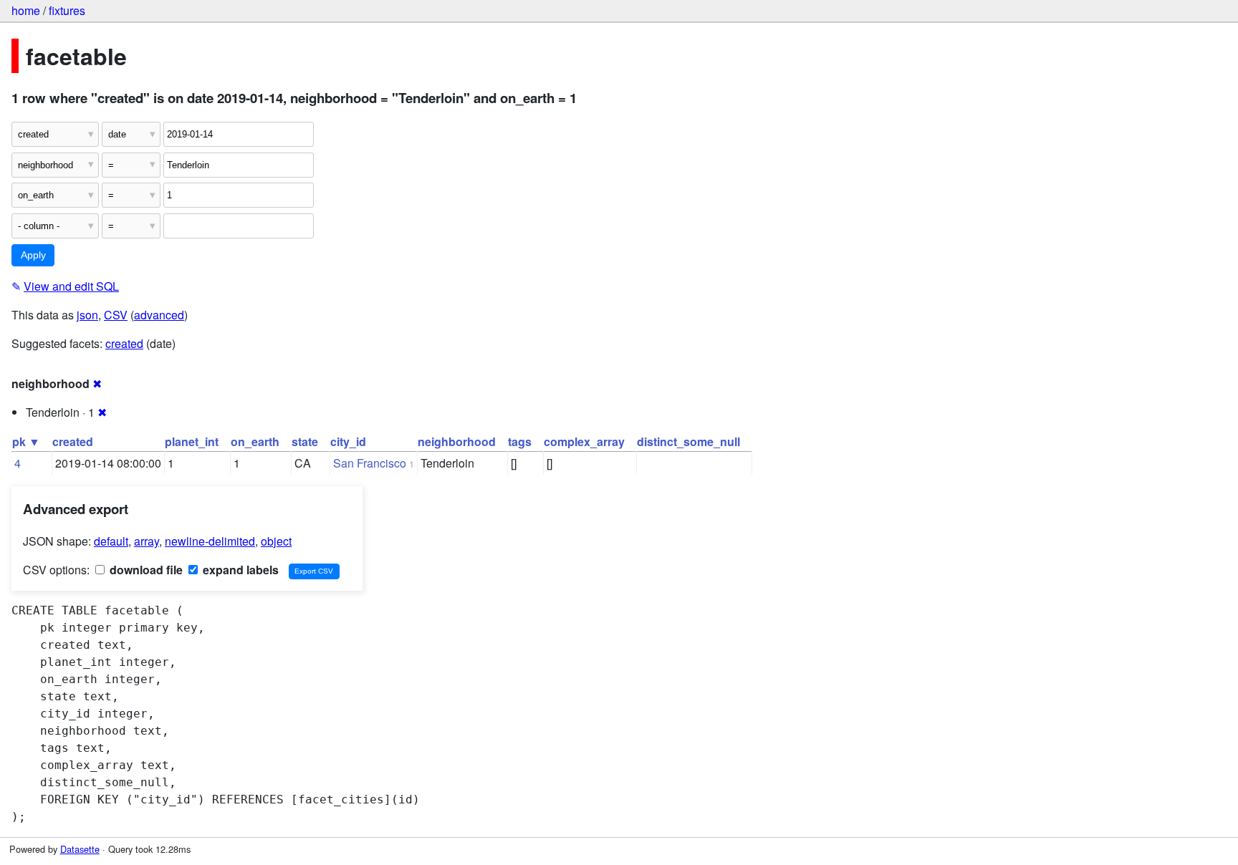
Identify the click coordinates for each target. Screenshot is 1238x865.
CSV (116, 314)
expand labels (239, 569)
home (25, 10)
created (124, 343)
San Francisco (369, 463)
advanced (159, 314)
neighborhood (457, 441)
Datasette (80, 849)
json (87, 314)
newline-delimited (210, 541)
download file (145, 569)
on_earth (255, 441)
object (276, 541)
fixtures (67, 10)
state (305, 441)
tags (520, 441)
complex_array (584, 441)
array (146, 541)
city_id (348, 441)
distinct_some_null (688, 441)
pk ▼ (26, 441)
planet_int (192, 441)
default (111, 541)
